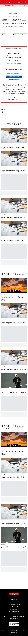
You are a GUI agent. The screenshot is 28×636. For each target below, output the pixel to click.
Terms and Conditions (14, 604)
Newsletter (24, 34)
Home (10, 13)
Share (5, 34)
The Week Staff (9, 26)
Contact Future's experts (14, 602)
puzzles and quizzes (14, 16)
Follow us (17, 34)
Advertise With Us (14, 611)
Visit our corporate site (21, 630)
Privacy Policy (14, 606)
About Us (14, 599)
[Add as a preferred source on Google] (14, 624)
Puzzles (16, 13)
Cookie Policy (14, 609)
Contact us (17, 99)
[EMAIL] (2, 112)
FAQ (14, 614)
